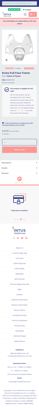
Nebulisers (19, 274)
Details (4, 168)
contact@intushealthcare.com (20, 382)
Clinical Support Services (19, 284)
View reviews (29, 68)
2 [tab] (18, 219)
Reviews (5, 173)
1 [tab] (15, 219)
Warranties (19, 331)
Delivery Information (19, 305)
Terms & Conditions (19, 320)
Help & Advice (19, 341)
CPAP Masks (19, 269)
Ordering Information (19, 300)
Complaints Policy (20, 315)
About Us (19, 248)
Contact (19, 295)
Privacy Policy (19, 326)
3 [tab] (21, 219)
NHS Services (19, 279)
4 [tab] (24, 219)
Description (6, 163)
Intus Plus (19, 258)
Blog (19, 289)
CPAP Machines (19, 263)
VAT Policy (20, 110)
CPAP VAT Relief (19, 336)
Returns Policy (19, 310)
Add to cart (19, 150)
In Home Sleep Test (19, 253)
